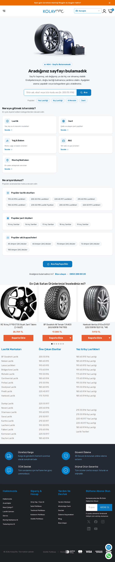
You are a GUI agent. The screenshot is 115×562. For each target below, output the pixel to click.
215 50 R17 (44, 416)
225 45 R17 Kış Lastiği (86, 423)
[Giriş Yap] (104, 11)
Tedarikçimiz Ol (9, 524)
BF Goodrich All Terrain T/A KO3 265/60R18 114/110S (57, 326)
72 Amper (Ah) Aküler (90, 244)
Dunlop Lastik (7, 403)
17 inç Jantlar (48, 224)
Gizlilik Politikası (37, 519)
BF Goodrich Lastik (9, 357)
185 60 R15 (44, 387)
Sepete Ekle (18, 338)
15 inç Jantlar (13, 224)
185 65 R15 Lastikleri (16, 205)
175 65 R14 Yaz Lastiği (86, 374)
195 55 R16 (44, 374)
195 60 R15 (44, 412)
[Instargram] (103, 522)
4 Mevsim (72, 100)
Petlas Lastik (7, 383)
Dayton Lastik (7, 438)
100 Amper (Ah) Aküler (17, 250)
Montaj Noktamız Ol (10, 520)
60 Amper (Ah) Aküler (41, 244)
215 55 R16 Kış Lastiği (86, 414)
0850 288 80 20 (78, 274)
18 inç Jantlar (65, 224)
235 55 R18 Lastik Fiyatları (42, 205)
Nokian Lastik (7, 361)
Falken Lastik (7, 429)
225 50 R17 (44, 434)
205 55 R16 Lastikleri (40, 199)
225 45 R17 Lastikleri (63, 199)
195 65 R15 (44, 365)
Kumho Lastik (7, 421)
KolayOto (14, 552)
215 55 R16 (44, 383)
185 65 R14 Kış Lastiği (86, 396)
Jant (83, 100)
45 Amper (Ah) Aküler (17, 244)
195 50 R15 (44, 425)
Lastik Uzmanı (8, 511)
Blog (60, 519)
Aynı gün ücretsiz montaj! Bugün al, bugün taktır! (57, 3)
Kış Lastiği (58, 100)
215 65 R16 (44, 429)
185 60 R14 (44, 438)
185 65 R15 (44, 361)
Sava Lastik (6, 416)
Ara (85, 92)
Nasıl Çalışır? (8, 507)
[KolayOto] (53, 11)
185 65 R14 (44, 378)
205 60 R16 (44, 408)
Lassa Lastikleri (8, 365)
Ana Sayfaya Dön (59, 264)
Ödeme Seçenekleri (66, 515)
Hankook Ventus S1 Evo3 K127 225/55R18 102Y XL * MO (96, 326)
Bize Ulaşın (62, 523)
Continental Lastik (9, 378)
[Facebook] (96, 522)
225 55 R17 (44, 403)
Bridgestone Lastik (9, 370)
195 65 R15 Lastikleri (16, 199)
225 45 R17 (44, 391)
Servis (5, 516)
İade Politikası (36, 506)
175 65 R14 (44, 370)
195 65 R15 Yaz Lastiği (86, 365)
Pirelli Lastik (6, 391)
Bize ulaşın (60, 274)
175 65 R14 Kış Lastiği (86, 378)
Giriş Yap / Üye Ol (37, 502)
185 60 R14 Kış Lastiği (86, 427)
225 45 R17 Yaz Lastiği (86, 419)
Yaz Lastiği (43, 100)
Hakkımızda (7, 499)
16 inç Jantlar (31, 224)
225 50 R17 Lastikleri (91, 205)
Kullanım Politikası (38, 515)
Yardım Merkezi (64, 502)
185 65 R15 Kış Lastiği (86, 361)
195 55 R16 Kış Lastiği (86, 387)
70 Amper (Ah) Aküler (66, 244)
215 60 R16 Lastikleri (86, 199)
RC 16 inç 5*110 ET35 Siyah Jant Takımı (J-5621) (18, 326)
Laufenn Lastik (8, 425)
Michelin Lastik (7, 374)
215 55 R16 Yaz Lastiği (86, 410)
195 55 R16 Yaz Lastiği (86, 383)
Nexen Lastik (7, 408)
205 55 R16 (44, 357)
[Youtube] (96, 529)
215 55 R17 (44, 421)
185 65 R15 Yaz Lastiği (86, 357)
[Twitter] (89, 522)
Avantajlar (7, 503)
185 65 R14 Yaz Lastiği (86, 391)
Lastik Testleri (82, 432)
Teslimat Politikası (38, 510)
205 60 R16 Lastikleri (68, 205)
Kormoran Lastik (8, 434)
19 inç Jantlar (82, 224)
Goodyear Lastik (8, 387)
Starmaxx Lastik (9, 412)
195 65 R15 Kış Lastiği (86, 370)
